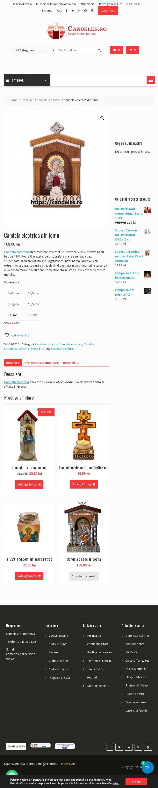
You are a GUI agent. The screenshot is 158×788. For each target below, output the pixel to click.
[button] (151, 80)
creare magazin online (43, 764)
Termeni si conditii (99, 661)
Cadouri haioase (59, 669)
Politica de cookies (99, 652)
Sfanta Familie (135, 694)
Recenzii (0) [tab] (71, 363)
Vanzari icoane (58, 636)
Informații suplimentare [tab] (41, 363)
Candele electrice (71, 344)
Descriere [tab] (12, 363)
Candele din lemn (46, 344)
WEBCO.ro (68, 764)
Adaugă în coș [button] (27, 484)
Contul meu (108, 10)
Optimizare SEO (14, 764)
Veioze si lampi (28, 349)
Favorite (47, 10)
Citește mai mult (84, 576)
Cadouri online (58, 661)
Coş (59, 10)
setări (116, 783)
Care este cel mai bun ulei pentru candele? (137, 644)
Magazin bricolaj (60, 677)
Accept (136, 781)
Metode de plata (98, 686)
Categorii (18, 80)
